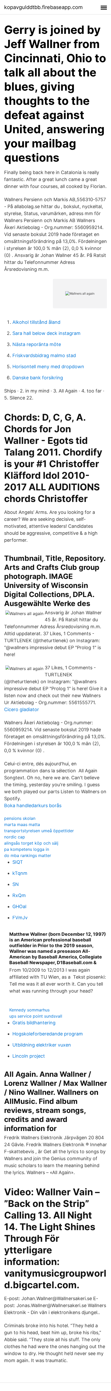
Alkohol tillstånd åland (36, 322)
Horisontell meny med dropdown (48, 366)
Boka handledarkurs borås (32, 805)
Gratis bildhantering (34, 1022)
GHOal (19, 906)
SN (15, 884)
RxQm (19, 895)
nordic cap (14, 836)
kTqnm (19, 873)
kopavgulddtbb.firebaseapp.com (43, 7)
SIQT (17, 862)
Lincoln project (28, 1056)
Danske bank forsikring (37, 377)
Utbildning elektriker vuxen (41, 1045)
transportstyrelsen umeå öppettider (39, 830)
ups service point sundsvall (35, 1016)
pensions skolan (19, 818)
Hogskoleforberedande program (47, 1033)
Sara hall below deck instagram (46, 333)
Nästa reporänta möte (36, 344)
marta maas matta (22, 824)
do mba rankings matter (27, 855)
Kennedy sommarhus (29, 1009)
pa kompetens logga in (26, 849)
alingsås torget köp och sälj (31, 843)
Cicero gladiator (21, 709)
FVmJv (20, 917)
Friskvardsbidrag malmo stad (44, 355)
